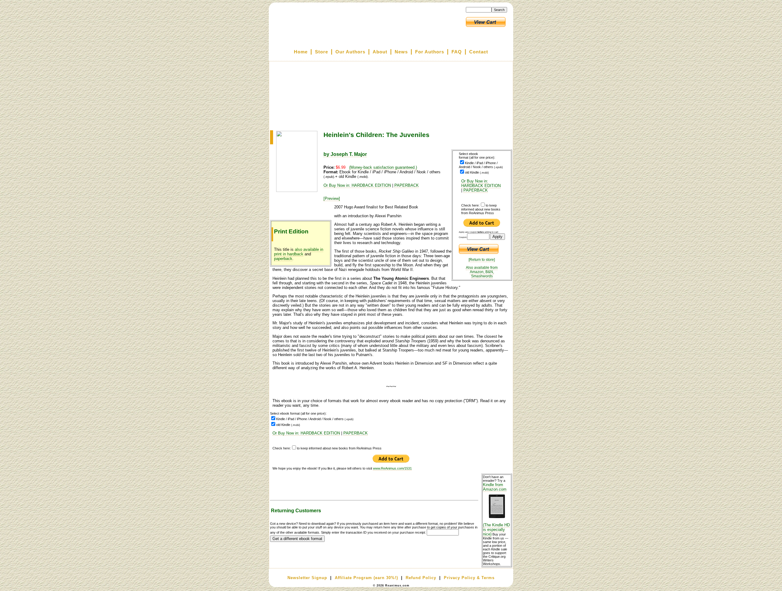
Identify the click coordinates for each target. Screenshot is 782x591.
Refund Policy (421, 577)
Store (321, 51)
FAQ (456, 51)
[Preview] (331, 198)
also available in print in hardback (298, 251)
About (380, 51)
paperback (283, 258)
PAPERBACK (475, 190)
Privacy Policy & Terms (469, 577)
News (401, 51)
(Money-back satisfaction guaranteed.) (383, 167)
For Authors (429, 51)
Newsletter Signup (307, 577)
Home (301, 51)
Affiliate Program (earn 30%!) (366, 577)
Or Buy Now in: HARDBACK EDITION (481, 183)
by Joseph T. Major (345, 154)
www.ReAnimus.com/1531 (392, 468)
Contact (478, 51)
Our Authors (350, 51)
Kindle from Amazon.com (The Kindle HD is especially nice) (496, 509)
